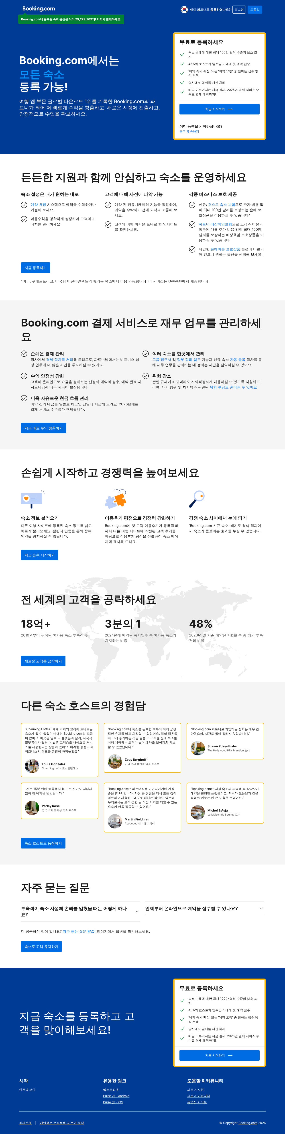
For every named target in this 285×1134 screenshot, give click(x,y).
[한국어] (184, 10)
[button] (71, 19)
